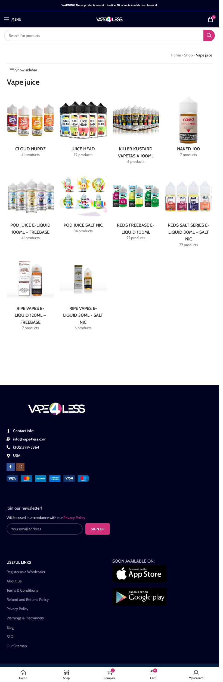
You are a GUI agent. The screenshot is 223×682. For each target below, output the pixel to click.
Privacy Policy (17, 608)
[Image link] (48, 478)
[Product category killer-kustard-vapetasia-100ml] (136, 132)
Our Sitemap (17, 645)
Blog (10, 627)
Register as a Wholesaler (26, 571)
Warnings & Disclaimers (25, 618)
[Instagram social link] (20, 467)
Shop (188, 55)
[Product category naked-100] (188, 128)
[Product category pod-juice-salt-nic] (83, 205)
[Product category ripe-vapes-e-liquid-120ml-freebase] (30, 295)
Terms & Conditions (22, 590)
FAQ (10, 636)
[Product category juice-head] (83, 128)
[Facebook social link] (11, 467)
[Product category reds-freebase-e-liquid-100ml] (136, 208)
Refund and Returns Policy (28, 599)
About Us (14, 581)
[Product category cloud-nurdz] (30, 128)
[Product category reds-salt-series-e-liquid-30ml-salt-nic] (188, 212)
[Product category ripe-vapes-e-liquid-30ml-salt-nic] (83, 295)
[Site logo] (109, 18)
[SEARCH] (209, 35)
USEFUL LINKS (19, 562)
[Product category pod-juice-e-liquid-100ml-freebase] (30, 208)
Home (176, 55)
